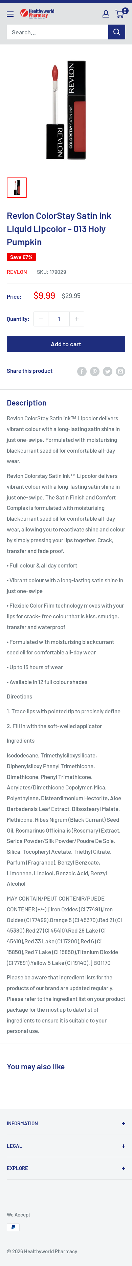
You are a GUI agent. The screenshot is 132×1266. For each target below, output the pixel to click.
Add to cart (66, 344)
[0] (119, 14)
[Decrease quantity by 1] (41, 319)
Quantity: (18, 318)
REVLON (17, 271)
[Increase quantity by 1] (77, 319)
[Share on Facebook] (82, 370)
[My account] (106, 14)
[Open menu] (10, 14)
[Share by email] (120, 370)
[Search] (116, 32)
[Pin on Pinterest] (95, 370)
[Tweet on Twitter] (107, 370)
